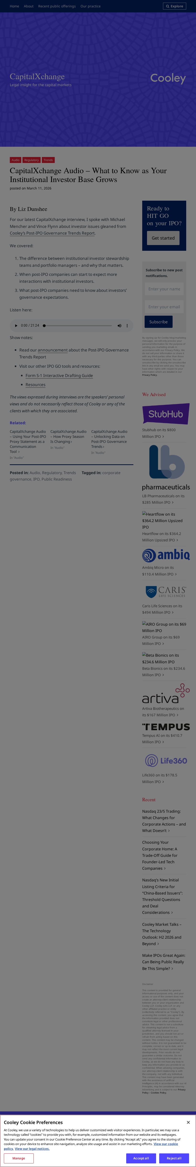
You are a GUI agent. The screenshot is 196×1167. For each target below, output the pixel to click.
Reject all (174, 1158)
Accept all (141, 1158)
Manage (18, 1158)
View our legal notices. (32, 1148)
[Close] (188, 1122)
